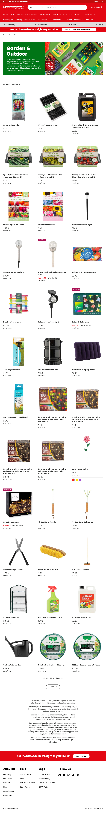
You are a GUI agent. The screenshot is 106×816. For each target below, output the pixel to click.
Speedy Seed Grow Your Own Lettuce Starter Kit (50, 176)
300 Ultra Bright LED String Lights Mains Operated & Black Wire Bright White (17, 471)
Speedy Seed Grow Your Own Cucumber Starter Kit (15, 176)
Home (5, 14)
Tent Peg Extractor (11, 369)
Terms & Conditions (47, 783)
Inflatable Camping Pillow (83, 369)
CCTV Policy (44, 787)
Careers (72, 24)
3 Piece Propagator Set (48, 125)
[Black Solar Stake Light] (87, 206)
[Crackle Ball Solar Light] (18, 254)
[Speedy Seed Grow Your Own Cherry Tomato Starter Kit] (87, 156)
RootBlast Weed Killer (81, 617)
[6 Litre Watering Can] (18, 646)
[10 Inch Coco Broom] (87, 551)
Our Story (11, 24)
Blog (101, 24)
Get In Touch (25, 774)
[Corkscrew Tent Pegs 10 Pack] (18, 399)
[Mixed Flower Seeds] (53, 206)
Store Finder (25, 787)
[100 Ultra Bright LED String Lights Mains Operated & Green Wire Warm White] (87, 399)
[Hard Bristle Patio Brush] (53, 551)
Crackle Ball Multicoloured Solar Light (52, 273)
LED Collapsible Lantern (48, 369)
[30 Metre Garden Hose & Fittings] (87, 646)
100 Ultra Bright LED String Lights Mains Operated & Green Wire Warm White (86, 419)
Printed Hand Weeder (47, 522)
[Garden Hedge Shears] (18, 551)
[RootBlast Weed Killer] (87, 599)
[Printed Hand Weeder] (53, 504)
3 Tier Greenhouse (11, 617)
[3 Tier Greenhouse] (18, 599)
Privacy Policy (44, 778)
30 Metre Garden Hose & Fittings (86, 665)
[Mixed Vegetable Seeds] (18, 206)
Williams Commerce (96, 808)
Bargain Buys (8, 791)
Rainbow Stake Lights (12, 322)
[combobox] (57, 7)
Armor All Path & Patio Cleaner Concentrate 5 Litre (85, 126)
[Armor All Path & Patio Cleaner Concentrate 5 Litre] (87, 106)
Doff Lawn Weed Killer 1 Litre (50, 617)
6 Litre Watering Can (12, 665)
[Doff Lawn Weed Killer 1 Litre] (53, 599)
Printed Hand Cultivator (82, 522)
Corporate (7, 795)
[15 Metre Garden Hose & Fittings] (53, 646)
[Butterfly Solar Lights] (87, 303)
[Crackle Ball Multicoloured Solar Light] (53, 254)
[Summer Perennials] (18, 106)
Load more (53, 687)
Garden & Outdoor (15, 35)
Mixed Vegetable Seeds (13, 224)
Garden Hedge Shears (13, 570)
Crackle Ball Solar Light (13, 272)
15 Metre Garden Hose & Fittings (51, 665)
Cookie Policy (44, 774)
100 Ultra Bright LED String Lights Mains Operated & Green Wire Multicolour (52, 419)
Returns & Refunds (27, 783)
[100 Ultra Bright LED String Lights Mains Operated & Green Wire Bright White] (53, 450)
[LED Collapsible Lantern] (53, 351)
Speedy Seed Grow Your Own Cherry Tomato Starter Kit (84, 176)
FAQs (22, 778)
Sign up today (81, 756)
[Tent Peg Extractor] (18, 351)
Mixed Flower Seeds (46, 224)
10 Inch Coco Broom (80, 570)
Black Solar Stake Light (82, 224)
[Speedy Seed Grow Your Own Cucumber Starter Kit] (18, 156)
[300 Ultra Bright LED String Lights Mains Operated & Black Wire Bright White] (18, 450)
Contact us (98, 2)
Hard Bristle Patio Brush (48, 570)
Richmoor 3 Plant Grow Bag (84, 272)
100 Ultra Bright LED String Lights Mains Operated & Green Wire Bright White (52, 471)
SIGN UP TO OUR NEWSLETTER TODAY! (78, 29)
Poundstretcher (13, 808)
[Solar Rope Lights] (18, 504)
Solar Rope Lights (11, 522)
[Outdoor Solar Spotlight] (53, 303)
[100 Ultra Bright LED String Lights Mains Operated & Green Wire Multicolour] (53, 399)
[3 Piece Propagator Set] (53, 106)
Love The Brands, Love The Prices (24, 14)
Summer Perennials (11, 125)
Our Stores (42, 24)
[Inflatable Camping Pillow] (87, 351)
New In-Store (58, 14)
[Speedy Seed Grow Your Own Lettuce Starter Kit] (53, 156)
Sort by (6, 85)
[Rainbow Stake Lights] (18, 303)
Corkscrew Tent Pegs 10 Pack (15, 417)
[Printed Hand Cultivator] (87, 504)
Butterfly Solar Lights (81, 322)
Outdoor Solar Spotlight (48, 322)
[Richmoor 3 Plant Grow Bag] (87, 254)
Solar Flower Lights (80, 469)
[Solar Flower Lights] (87, 450)
